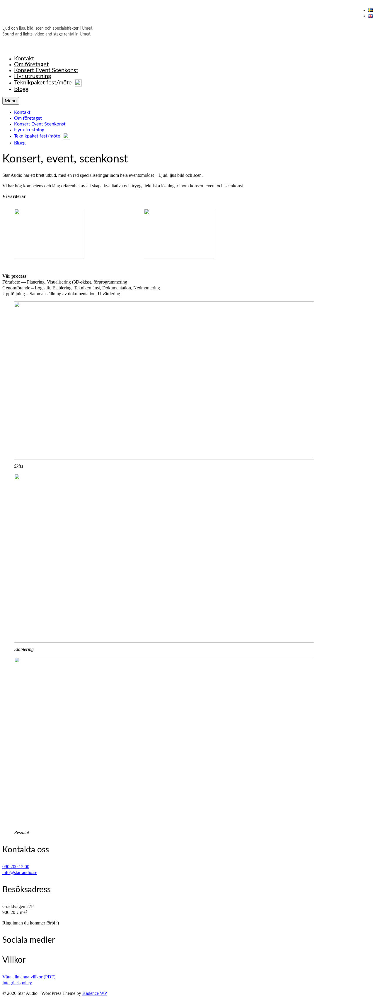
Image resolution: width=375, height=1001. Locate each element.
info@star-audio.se (19, 872)
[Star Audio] (187, 15)
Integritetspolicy (17, 982)
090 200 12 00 (15, 866)
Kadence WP (94, 993)
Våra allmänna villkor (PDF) (28, 976)
